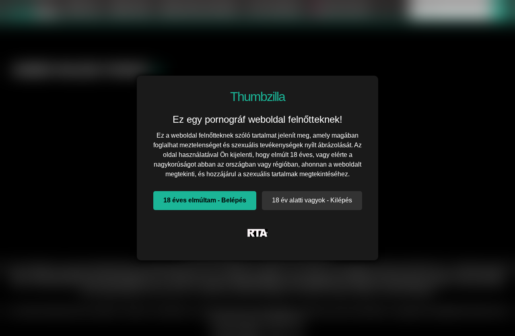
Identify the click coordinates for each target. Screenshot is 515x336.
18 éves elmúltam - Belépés (204, 200)
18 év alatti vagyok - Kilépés (312, 200)
